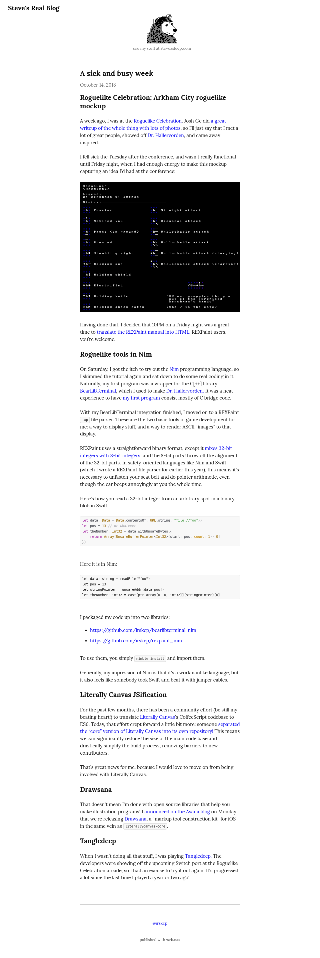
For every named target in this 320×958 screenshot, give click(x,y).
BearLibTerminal (98, 391)
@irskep (160, 923)
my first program (141, 398)
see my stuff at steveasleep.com (162, 48)
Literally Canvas (157, 717)
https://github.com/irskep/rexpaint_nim (136, 641)
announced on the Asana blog (177, 812)
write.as (173, 940)
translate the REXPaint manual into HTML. (143, 332)
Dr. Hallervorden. (185, 391)
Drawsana (135, 819)
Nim (174, 369)
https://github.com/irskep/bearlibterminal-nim (143, 630)
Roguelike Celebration (158, 121)
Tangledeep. (198, 856)
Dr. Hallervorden (166, 135)
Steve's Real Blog (33, 8)
